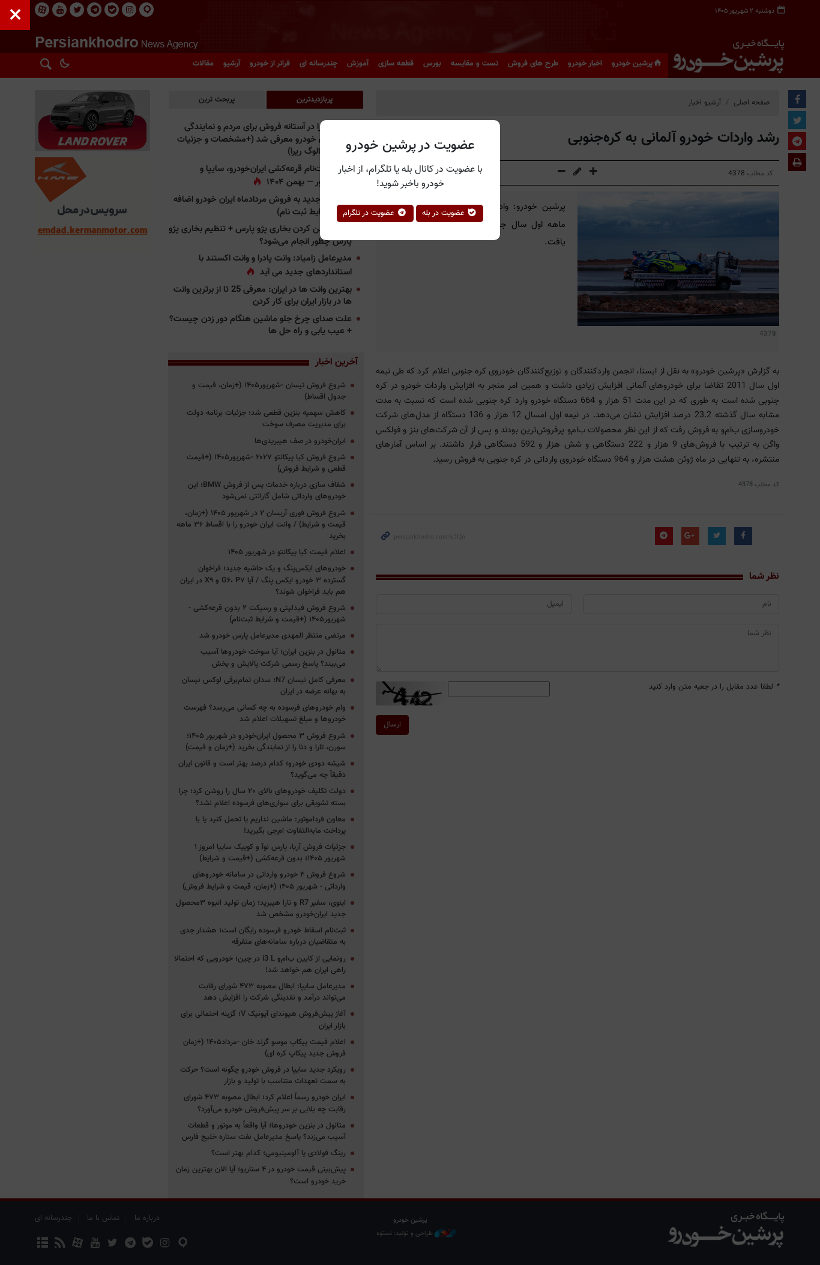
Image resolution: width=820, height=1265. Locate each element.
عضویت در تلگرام (370, 213)
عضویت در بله (444, 213)
